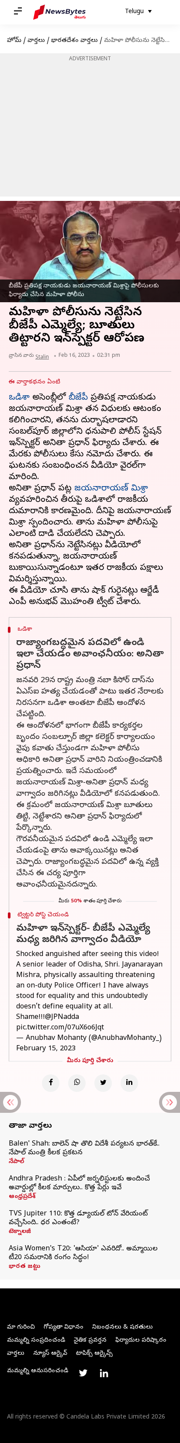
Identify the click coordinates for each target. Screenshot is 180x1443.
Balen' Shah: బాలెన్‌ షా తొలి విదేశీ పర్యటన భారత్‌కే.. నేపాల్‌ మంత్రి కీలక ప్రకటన (84, 1148)
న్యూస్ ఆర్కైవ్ (50, 1354)
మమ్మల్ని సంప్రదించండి (36, 1340)
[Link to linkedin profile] (103, 1373)
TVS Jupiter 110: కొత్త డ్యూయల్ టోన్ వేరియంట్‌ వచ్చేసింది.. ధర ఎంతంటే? (78, 1218)
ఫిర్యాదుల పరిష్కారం (140, 1340)
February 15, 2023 (46, 1049)
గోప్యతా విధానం (63, 1327)
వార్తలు (36, 41)
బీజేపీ (78, 398)
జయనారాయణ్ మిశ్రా (111, 489)
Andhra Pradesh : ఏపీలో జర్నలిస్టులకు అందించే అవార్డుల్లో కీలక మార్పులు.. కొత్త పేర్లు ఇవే (79, 1183)
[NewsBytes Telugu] (59, 12)
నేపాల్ (16, 1162)
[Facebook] (50, 1083)
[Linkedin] (129, 1083)
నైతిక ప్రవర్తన (90, 1340)
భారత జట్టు (24, 1267)
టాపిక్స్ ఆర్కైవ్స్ (94, 1354)
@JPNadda (62, 1017)
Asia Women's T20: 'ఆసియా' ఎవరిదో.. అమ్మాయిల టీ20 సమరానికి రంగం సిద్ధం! (83, 1253)
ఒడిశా (19, 398)
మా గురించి (21, 1327)
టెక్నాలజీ (20, 1232)
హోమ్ (14, 41)
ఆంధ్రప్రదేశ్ (22, 1197)
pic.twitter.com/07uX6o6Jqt (60, 1028)
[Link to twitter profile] (83, 1373)
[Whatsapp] (77, 1083)
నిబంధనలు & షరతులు (122, 1327)
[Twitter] (103, 1083)
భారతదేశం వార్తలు (74, 41)
